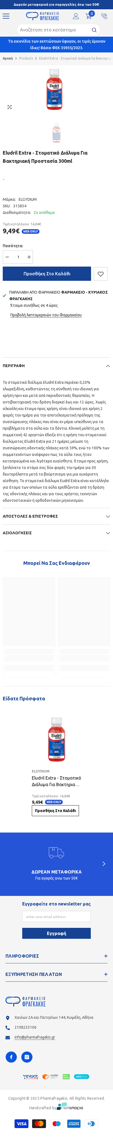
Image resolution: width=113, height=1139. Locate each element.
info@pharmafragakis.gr (35, 1037)
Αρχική (8, 58)
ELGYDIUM (28, 199)
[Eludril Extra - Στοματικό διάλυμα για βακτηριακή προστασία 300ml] (56, 739)
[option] (54, 89)
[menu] (6, 16)
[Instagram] (27, 1057)
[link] (28, 658)
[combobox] (53, 29)
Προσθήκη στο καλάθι (47, 273)
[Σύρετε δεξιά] (103, 864)
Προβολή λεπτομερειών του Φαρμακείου (46, 315)
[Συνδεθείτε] (76, 16)
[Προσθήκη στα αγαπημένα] (101, 274)
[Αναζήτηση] (58, 29)
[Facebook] (11, 1057)
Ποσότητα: (13, 246)
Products (26, 58)
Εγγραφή (56, 933)
